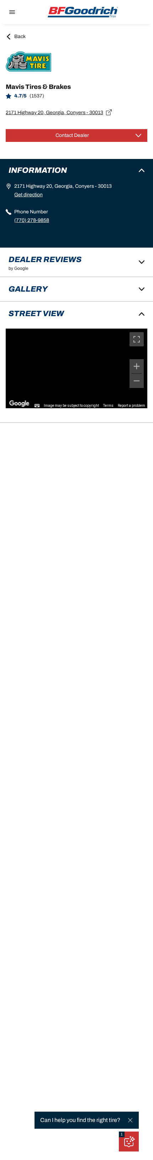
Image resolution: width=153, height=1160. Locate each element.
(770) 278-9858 (31, 220)
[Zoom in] (137, 366)
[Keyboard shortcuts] (37, 405)
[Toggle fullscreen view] (137, 339)
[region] (76, 368)
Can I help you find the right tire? (80, 1120)
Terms (108, 406)
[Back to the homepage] (83, 12)
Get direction (28, 194)
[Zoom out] (137, 381)
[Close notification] (130, 1120)
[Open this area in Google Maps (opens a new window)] (19, 403)
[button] (122, 1134)
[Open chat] (129, 1141)
